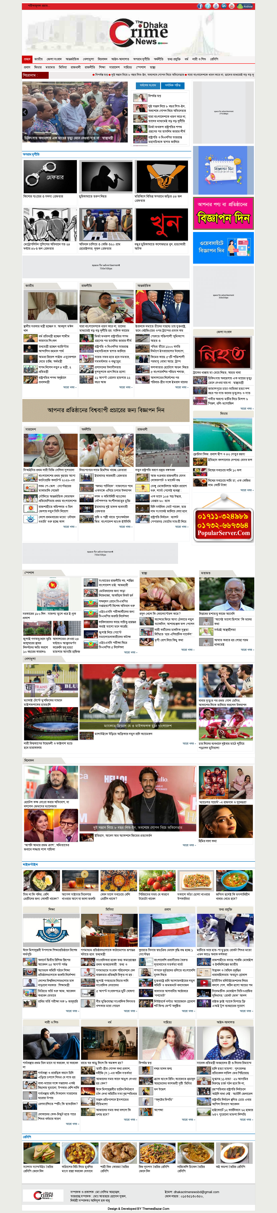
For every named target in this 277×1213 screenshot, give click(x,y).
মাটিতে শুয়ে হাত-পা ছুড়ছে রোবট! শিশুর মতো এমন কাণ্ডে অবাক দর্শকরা (224, 952)
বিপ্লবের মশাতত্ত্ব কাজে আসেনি (217, 614)
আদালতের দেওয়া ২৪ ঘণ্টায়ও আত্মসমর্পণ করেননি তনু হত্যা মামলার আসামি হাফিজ (66, 645)
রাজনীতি (90, 67)
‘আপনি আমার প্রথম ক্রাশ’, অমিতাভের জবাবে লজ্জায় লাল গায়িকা (46, 847)
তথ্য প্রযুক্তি (174, 59)
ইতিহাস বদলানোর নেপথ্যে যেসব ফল (230, 460)
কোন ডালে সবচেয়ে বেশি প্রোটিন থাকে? (115, 896)
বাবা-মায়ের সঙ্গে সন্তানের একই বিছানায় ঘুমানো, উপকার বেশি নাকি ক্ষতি (51, 1087)
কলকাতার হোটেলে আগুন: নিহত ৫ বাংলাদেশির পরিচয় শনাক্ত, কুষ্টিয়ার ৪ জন (162, 371)
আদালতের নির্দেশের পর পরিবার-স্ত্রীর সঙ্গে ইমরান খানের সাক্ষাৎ (161, 382)
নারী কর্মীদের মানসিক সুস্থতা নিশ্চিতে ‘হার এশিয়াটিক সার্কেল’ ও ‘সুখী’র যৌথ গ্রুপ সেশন (166, 634)
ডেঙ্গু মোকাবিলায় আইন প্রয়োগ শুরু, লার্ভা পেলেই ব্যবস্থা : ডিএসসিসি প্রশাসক (161, 490)
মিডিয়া (63, 67)
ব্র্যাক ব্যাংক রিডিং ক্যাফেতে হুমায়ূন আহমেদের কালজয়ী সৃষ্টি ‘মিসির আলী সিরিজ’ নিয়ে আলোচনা (167, 1083)
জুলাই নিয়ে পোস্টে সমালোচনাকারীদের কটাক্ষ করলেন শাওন (107, 636)
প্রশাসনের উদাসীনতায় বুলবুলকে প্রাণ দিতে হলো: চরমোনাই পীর (102, 371)
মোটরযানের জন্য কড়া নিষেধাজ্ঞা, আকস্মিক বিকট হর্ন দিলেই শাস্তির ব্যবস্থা (108, 595)
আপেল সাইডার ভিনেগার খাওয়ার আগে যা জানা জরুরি (78, 896)
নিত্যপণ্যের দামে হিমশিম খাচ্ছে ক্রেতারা (103, 470)
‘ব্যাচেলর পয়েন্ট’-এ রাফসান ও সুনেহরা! (222, 802)
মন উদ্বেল (160, 1089)
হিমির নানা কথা (208, 841)
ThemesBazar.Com (155, 1209)
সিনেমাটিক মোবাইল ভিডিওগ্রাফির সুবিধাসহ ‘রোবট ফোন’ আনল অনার (224, 995)
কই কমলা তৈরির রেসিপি (230, 1167)
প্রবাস (27, 67)
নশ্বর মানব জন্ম (163, 1069)
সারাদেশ (114, 67)
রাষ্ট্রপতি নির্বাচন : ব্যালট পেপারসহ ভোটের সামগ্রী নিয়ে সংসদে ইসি (160, 521)
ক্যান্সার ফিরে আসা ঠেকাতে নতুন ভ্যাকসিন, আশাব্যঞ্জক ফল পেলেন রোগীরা (167, 623)
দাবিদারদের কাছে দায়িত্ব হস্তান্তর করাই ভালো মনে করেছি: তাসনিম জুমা (110, 626)
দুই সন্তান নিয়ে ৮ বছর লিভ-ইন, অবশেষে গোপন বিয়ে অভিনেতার (109, 75)
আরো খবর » (70, 387)
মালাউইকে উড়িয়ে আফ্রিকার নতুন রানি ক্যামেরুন (123, 734)
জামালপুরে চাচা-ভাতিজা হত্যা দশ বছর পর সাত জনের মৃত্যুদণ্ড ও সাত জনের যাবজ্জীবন (221, 393)
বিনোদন (102, 59)
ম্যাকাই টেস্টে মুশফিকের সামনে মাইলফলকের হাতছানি (43, 702)
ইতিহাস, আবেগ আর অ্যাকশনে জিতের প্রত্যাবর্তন (123, 836)
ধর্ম (186, 59)
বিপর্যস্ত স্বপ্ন (63, 75)
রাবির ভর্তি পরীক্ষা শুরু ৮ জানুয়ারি (58, 1001)
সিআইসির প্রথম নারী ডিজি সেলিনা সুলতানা (49, 470)
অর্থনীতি (158, 59)
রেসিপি (214, 59)
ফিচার (38, 67)
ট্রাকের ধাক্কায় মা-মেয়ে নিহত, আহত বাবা (217, 373)
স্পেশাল (141, 67)
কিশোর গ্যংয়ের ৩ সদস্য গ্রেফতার (43, 196)
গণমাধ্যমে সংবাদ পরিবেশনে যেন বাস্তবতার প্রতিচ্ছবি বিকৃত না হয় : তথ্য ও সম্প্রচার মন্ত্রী (108, 974)
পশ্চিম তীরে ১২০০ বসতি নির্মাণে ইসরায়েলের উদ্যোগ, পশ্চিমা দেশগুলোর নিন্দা (159, 351)
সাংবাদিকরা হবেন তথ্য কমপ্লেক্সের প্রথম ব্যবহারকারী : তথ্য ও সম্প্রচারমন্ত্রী (108, 964)
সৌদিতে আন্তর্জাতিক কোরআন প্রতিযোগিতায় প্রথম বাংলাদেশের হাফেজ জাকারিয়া (50, 500)
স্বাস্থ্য (153, 67)
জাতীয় (38, 59)
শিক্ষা (102, 67)
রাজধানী (76, 67)
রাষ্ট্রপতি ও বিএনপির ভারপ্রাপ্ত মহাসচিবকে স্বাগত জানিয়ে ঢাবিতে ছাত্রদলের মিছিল (157, 141)
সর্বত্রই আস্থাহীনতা (225, 630)
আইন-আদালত (120, 59)
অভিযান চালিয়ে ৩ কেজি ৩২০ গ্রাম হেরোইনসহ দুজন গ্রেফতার (99, 246)
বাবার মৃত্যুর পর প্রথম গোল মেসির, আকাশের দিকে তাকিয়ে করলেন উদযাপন (222, 703)
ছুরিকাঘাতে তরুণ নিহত (93, 196)
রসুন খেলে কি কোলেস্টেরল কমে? (160, 614)
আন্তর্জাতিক (72, 59)
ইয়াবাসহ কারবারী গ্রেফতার (111, 476)
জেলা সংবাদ (54, 59)
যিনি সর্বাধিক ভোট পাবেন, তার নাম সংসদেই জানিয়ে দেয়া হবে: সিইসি (161, 511)
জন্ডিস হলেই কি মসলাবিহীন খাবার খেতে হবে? (233, 896)
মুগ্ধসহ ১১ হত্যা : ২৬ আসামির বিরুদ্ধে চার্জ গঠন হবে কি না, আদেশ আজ (222, 1083)
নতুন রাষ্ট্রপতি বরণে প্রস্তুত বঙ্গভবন (155, 470)
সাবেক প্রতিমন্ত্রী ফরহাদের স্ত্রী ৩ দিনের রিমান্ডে (224, 1063)
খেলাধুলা (88, 59)
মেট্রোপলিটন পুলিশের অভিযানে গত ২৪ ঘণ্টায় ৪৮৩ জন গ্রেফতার (47, 246)
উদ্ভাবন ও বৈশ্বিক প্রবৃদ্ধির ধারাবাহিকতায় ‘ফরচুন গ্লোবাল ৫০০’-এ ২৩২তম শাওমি (222, 974)
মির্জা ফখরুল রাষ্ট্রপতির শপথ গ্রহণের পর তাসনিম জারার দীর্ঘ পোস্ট (159, 131)
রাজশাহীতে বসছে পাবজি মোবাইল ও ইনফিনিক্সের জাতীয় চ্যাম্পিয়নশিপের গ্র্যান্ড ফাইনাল (225, 964)
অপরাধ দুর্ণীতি (141, 59)
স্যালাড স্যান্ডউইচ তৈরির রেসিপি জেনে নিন (38, 1169)
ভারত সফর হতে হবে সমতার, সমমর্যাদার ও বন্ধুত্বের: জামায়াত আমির (69, 138)
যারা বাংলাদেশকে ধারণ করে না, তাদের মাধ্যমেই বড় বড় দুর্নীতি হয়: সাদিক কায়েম (195, 75)
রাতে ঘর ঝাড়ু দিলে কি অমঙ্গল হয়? (102, 1063)
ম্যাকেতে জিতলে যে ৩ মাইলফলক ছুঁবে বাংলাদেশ (138, 726)
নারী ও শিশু (199, 59)
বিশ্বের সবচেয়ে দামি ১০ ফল (225, 470)
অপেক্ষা (158, 1110)
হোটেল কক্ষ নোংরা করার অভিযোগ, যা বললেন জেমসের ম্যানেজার (46, 804)
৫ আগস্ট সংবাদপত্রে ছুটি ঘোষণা (115, 991)
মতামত (50, 67)
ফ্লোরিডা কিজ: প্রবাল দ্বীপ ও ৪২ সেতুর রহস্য (219, 454)
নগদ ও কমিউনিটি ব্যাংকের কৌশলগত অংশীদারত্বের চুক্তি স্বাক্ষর (104, 500)
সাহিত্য (128, 67)
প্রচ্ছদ (27, 59)
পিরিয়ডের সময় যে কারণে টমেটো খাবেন (154, 896)
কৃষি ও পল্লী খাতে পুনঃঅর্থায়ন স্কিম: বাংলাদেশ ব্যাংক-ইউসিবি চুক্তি (105, 521)
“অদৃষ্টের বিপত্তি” (163, 1100)
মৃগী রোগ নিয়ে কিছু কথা (169, 640)
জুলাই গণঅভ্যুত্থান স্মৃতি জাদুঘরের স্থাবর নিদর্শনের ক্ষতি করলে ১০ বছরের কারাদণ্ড (37, 645)
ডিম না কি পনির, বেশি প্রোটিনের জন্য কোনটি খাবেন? (41, 896)
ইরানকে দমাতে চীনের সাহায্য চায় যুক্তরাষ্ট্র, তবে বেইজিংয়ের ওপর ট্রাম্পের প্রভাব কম (160, 328)
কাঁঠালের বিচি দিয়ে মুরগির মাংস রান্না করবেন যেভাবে (77, 1169)
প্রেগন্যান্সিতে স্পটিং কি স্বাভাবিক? (58, 1104)
